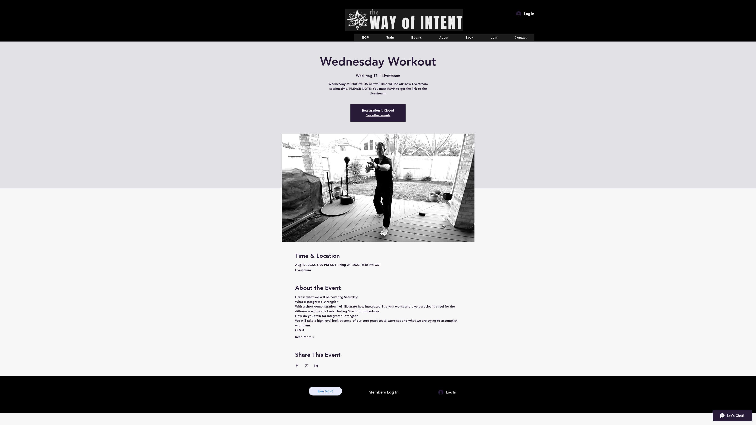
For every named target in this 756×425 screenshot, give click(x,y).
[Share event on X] (307, 365)
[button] (390, 37)
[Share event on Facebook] (297, 365)
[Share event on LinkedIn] (316, 365)
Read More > (305, 337)
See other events (378, 115)
